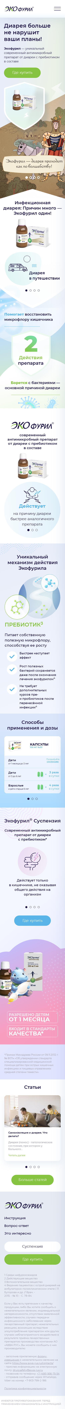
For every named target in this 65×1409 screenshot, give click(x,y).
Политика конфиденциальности (25, 1388)
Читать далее (16, 1155)
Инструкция (15, 1218)
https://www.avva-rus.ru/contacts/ (33, 1363)
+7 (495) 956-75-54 (48, 1374)
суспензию (53, 762)
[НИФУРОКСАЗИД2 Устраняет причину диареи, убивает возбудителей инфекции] (49, 583)
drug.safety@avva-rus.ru (28, 1370)
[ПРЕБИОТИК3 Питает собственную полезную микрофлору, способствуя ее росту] (13, 603)
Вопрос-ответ (16, 1226)
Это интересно (17, 1233)
